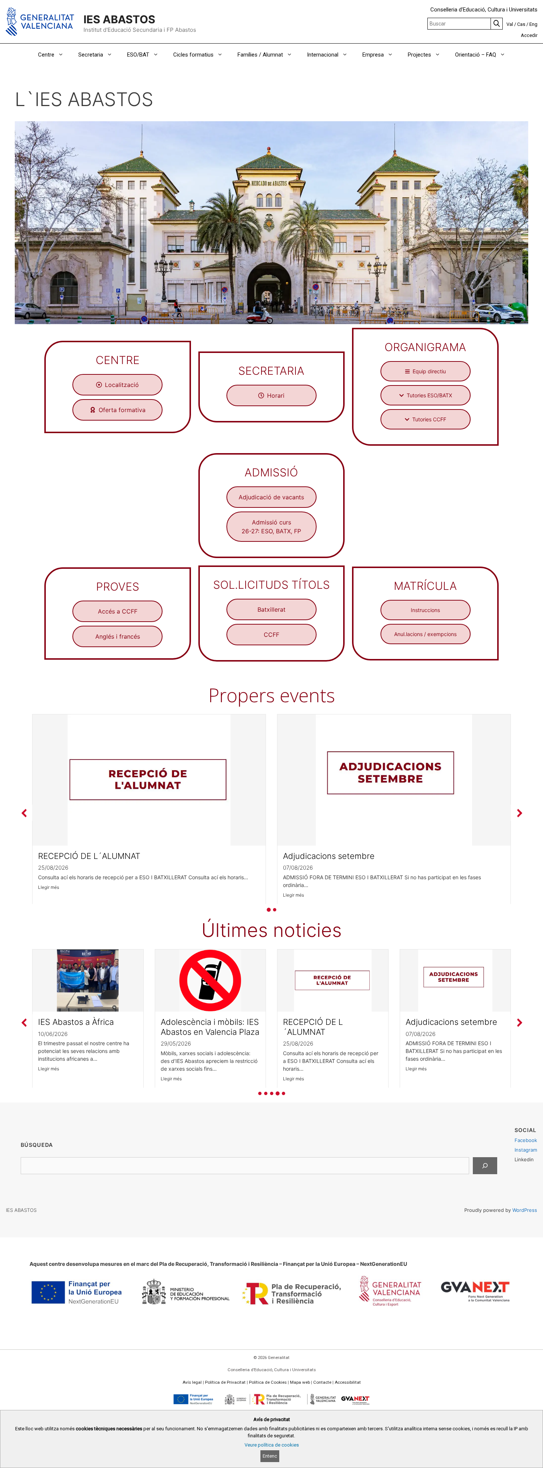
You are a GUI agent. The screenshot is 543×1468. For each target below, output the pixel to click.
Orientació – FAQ (475, 54)
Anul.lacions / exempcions (425, 634)
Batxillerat (271, 609)
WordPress (524, 1210)
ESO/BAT (138, 54)
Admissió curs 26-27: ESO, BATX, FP (271, 527)
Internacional (322, 54)
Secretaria (90, 54)
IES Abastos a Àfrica (76, 1022)
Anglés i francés (117, 636)
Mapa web (300, 1382)
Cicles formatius (193, 54)
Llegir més (48, 887)
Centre (46, 54)
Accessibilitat (348, 1382)
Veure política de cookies (272, 1445)
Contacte (322, 1382)
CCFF (271, 634)
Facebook (526, 1140)
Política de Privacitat (225, 1382)
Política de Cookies (268, 1382)
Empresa (373, 54)
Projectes (419, 54)
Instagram (526, 1150)
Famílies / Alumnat (260, 54)
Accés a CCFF (117, 611)
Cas (521, 24)
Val (509, 24)
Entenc (270, 1456)
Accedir (529, 35)
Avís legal (192, 1382)
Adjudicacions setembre (329, 856)
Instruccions (425, 610)
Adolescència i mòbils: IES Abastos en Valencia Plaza (210, 1026)
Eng (533, 24)
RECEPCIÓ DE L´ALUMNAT (89, 856)
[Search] (485, 1165)
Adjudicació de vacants (271, 497)
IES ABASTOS (119, 19)
